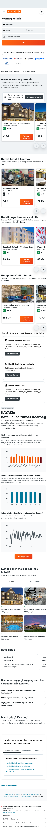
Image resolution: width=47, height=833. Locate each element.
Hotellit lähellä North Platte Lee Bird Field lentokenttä (20, 770)
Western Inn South (10, 188)
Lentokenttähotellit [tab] (12, 750)
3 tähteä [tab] (12, 582)
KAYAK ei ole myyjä (10, 819)
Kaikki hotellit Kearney (9, 785)
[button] (3, 11)
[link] (12, 354)
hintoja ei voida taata (9, 812)
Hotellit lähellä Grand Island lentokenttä (19, 763)
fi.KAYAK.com (9, 794)
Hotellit (18, 794)
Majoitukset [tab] (26, 750)
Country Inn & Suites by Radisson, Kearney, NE (18, 123)
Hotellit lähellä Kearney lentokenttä (18, 766)
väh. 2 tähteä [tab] (35, 582)
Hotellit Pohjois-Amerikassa (31, 794)
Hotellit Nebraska (25, 796)
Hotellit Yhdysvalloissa (11, 796)
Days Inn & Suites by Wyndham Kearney (18, 247)
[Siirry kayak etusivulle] (14, 11)
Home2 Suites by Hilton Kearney (16, 305)
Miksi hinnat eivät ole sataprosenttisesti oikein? (20, 827)
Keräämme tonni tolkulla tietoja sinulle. (18, 823)
